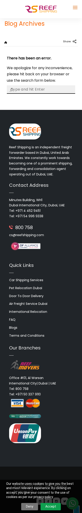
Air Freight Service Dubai (28, 303)
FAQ (12, 319)
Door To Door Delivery (26, 296)
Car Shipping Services (26, 280)
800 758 (24, 227)
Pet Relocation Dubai (25, 288)
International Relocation (28, 311)
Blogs (13, 327)
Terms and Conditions (26, 335)
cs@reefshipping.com (26, 235)
